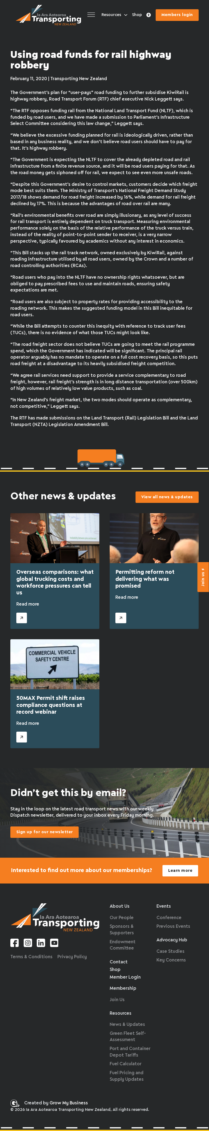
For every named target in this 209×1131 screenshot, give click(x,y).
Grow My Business (69, 1103)
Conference (169, 918)
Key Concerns (171, 960)
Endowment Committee (123, 945)
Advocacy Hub (171, 940)
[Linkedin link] (41, 944)
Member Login (125, 977)
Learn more (180, 871)
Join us (203, 579)
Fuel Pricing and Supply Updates (127, 1076)
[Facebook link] (14, 944)
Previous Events (173, 927)
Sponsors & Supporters (122, 930)
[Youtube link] (54, 944)
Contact (119, 962)
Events (163, 906)
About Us (120, 906)
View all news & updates (167, 497)
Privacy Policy (72, 957)
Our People (122, 918)
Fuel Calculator (126, 1064)
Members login (177, 15)
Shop (137, 15)
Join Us (117, 1000)
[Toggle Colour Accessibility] (148, 15)
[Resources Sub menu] (126, 15)
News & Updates (127, 1025)
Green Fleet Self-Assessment (128, 1037)
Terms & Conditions (31, 957)
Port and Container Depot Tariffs (130, 1052)
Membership (123, 988)
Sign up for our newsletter (44, 832)
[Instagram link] (28, 944)
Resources (111, 15)
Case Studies (170, 952)
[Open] (91, 15)
